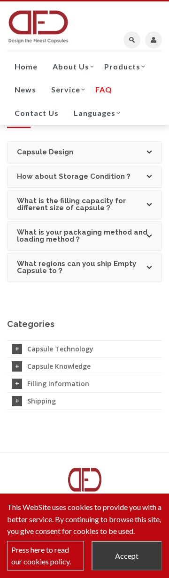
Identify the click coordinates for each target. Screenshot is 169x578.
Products (122, 66)
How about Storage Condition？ (74, 176)
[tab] (84, 152)
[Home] (38, 27)
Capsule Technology (60, 348)
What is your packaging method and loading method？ (82, 235)
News (25, 89)
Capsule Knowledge (59, 366)
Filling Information (58, 383)
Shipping (41, 400)
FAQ (103, 89)
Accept (126, 555)
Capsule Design (45, 152)
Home (26, 66)
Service (65, 89)
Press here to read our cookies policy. (41, 555)
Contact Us (37, 112)
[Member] (153, 39)
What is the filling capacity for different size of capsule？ (71, 204)
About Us (71, 66)
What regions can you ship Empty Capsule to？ (76, 267)
